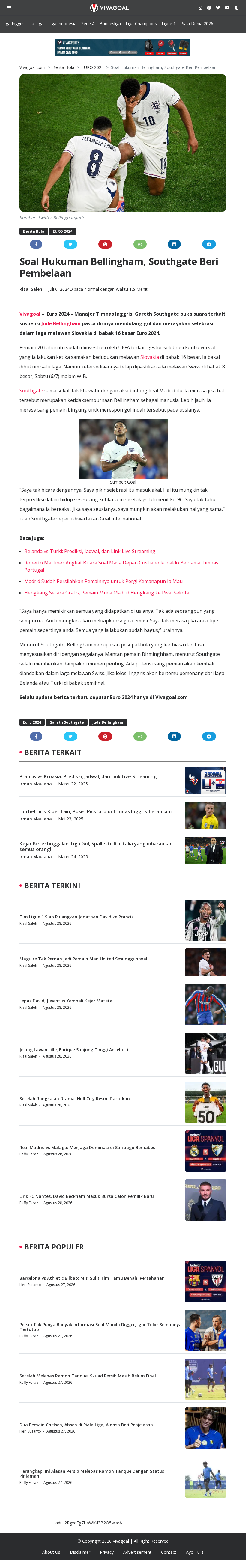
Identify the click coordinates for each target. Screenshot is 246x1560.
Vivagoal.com (32, 67)
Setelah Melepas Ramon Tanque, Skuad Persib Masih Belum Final (88, 1376)
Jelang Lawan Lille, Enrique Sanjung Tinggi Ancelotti (74, 1049)
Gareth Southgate (67, 722)
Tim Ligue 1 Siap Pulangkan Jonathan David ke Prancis (77, 917)
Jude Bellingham (61, 323)
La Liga (36, 23)
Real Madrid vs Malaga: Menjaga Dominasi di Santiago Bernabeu (88, 1147)
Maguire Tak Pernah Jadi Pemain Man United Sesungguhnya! (83, 959)
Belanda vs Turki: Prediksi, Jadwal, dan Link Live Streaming (89, 551)
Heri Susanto (30, 1284)
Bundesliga (110, 23)
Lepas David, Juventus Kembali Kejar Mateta (66, 1001)
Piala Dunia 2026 (197, 23)
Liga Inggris (13, 23)
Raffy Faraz (29, 1154)
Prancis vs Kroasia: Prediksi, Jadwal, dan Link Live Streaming (88, 776)
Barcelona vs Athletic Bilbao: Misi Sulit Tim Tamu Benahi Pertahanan (92, 1278)
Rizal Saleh (32, 289)
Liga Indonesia (62, 23)
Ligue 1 (169, 23)
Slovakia (149, 357)
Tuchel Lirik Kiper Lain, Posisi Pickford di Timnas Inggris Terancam (96, 811)
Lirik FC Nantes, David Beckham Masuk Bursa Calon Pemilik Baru (87, 1196)
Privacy (107, 1552)
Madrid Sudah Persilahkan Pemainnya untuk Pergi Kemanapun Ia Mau (103, 581)
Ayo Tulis (195, 1552)
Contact (168, 1552)
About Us (51, 1552)
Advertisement (137, 1552)
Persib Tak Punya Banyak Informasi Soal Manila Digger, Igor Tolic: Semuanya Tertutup (101, 1327)
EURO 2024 (93, 67)
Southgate (31, 390)
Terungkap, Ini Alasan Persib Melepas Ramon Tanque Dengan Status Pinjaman (92, 1473)
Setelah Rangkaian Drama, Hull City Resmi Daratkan (75, 1098)
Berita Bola (63, 67)
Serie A (88, 23)
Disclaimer (80, 1552)
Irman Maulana (36, 784)
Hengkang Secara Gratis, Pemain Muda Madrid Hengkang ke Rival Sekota (106, 592)
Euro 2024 (32, 722)
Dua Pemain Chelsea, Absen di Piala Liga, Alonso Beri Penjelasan (86, 1425)
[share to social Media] (36, 244)
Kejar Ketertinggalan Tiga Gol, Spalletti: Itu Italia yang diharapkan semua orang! (96, 846)
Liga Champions (141, 23)
